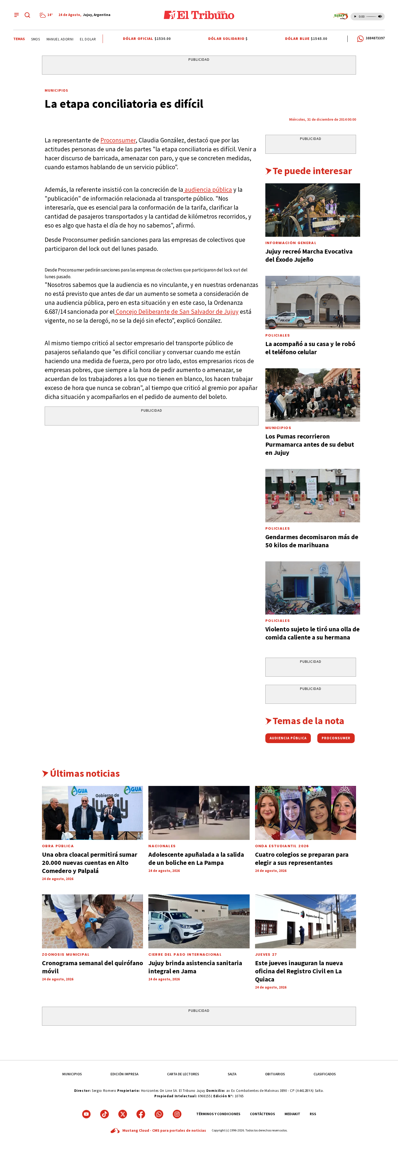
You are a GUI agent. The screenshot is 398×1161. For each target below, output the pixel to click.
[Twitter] (122, 1114)
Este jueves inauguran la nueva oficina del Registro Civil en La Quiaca (299, 971)
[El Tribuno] (199, 15)
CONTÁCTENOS (262, 1114)
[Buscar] (27, 15)
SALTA (232, 1074)
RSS (313, 1114)
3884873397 (375, 38)
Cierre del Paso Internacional (185, 954)
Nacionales (162, 846)
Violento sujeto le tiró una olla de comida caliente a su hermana (312, 633)
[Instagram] (177, 1114)
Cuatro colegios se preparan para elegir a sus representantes (301, 858)
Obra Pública (58, 846)
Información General (291, 242)
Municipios (56, 90)
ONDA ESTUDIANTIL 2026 (282, 846)
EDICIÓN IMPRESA (124, 1074)
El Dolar (81, 39)
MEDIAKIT (292, 1114)
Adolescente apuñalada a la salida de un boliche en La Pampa (196, 858)
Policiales (277, 335)
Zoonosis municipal (66, 954)
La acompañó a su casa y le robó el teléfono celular (310, 348)
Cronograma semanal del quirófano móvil (92, 967)
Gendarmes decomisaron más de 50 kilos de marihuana (311, 541)
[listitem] (46, 15)
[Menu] (16, 15)
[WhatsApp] (159, 1114)
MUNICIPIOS (72, 1074)
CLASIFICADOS (325, 1074)
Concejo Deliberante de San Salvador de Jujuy (177, 311)
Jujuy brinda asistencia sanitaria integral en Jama (195, 967)
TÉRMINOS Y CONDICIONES (218, 1114)
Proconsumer (118, 140)
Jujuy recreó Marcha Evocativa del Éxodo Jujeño (309, 255)
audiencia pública (207, 189)
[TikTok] (104, 1114)
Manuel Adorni (52, 39)
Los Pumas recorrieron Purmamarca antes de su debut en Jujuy (309, 444)
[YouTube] (86, 1114)
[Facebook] (140, 1114)
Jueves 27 (266, 954)
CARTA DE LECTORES (183, 1074)
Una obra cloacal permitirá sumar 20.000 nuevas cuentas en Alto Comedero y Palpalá (89, 862)
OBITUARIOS (275, 1074)
